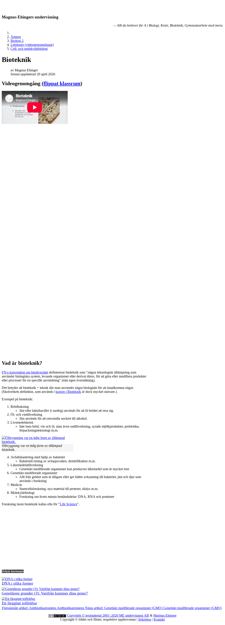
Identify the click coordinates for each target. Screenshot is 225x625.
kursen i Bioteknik (68, 392)
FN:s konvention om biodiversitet (25, 372)
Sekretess (144, 619)
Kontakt (159, 619)
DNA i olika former (17, 583)
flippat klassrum (62, 83)
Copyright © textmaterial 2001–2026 (93, 615)
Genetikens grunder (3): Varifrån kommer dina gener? (45, 593)
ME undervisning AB (134, 615)
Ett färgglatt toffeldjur (19, 603)
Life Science (68, 504)
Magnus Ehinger (164, 615)
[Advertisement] (112, 325)
